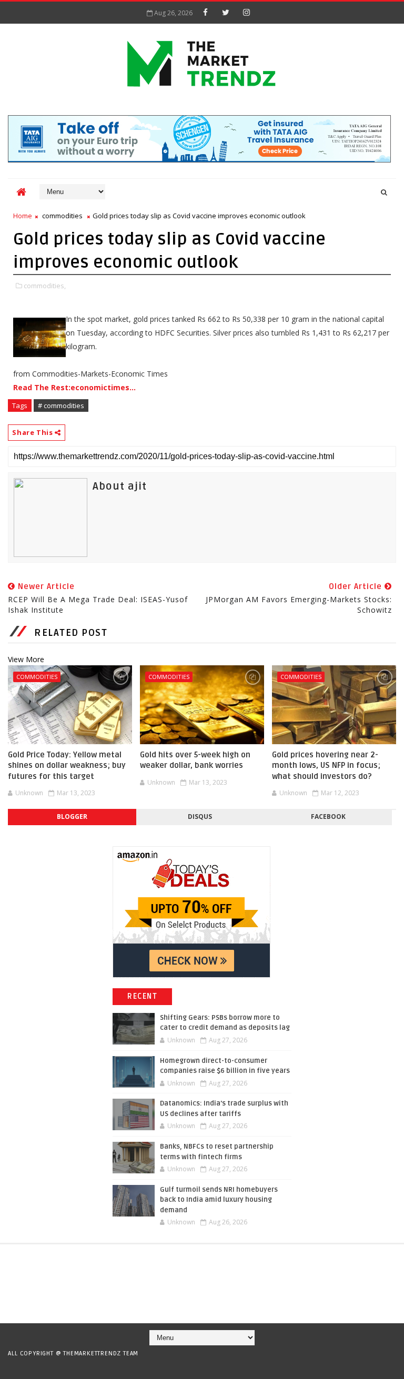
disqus (200, 816)
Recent (142, 996)
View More (26, 659)
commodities (62, 215)
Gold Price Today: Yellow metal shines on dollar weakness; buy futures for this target (67, 765)
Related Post (70, 632)
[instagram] (246, 12)
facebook (328, 816)
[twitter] (226, 12)
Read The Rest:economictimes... (74, 387)
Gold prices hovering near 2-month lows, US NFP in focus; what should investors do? (326, 765)
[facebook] (205, 12)
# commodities (61, 405)
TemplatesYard (198, 1367)
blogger (72, 816)
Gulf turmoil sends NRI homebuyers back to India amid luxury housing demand (219, 1199)
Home (22, 215)
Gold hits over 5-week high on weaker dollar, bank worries (195, 760)
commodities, (45, 285)
